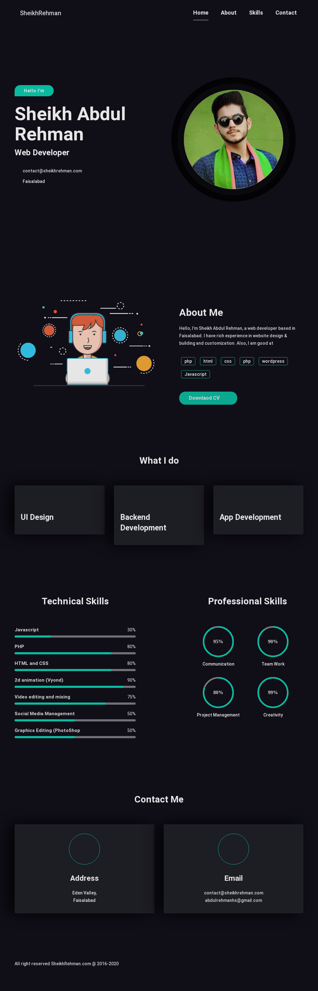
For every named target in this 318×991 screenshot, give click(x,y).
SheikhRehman (40, 13)
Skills (256, 12)
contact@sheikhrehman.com (52, 170)
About (229, 12)
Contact (286, 12)
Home (200, 12)
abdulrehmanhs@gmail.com (233, 900)
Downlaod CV (205, 398)
